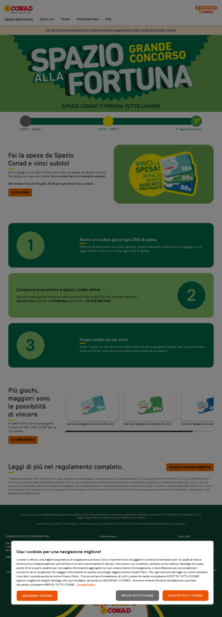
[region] (112, 573)
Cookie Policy (86, 584)
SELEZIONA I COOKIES (37, 596)
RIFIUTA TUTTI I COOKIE (137, 595)
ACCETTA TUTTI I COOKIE (185, 595)
